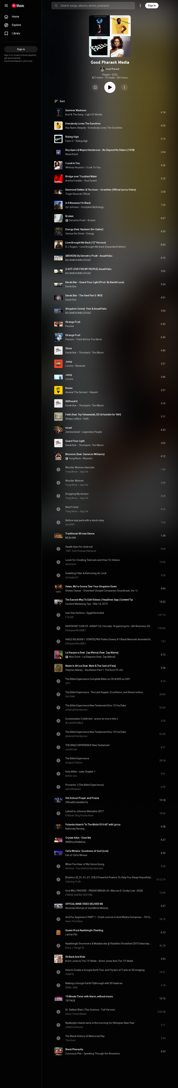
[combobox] (98, 5)
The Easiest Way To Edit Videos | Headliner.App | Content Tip (99, 599)
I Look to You (72, 163)
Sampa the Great (74, 233)
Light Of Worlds (94, 114)
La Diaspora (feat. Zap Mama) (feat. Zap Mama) (92, 652)
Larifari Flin (71, 934)
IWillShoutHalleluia (75, 842)
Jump (68, 361)
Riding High (72, 136)
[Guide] (6, 5)
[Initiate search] (56, 5)
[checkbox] (163, 112)
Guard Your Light (74, 441)
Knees (68, 388)
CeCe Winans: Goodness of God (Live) (86, 851)
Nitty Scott (74, 656)
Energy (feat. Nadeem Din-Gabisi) (84, 229)
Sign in (152, 5)
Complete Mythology (92, 207)
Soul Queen (90, 180)
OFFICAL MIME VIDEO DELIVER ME (84, 903)
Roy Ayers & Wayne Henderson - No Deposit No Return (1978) (100, 150)
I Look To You (93, 167)
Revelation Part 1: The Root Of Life (104, 670)
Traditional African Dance (79, 533)
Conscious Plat (73, 1053)
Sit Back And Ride (75, 956)
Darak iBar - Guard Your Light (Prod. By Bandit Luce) (94, 282)
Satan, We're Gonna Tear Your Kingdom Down (91, 586)
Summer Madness (75, 110)
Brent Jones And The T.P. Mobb (116, 961)
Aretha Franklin (73, 180)
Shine (68, 348)
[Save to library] (95, 87)
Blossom (87, 458)
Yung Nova (75, 458)
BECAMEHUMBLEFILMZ (78, 260)
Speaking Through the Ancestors (102, 1053)
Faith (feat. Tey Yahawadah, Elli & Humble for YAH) (93, 414)
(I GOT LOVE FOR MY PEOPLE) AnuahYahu (88, 269)
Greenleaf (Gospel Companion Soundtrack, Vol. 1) (110, 590)
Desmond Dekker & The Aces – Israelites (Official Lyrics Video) (100, 189)
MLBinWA (70, 537)
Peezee (69, 326)
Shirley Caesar (73, 590)
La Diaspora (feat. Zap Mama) (99, 656)
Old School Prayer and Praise (82, 798)
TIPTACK (70, 1000)
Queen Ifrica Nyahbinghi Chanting (84, 930)
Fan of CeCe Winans (76, 855)
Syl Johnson (72, 207)
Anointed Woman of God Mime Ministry (86, 908)
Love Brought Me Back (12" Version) (85, 242)
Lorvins (69, 365)
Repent (94, 392)
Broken (69, 216)
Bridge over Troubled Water (81, 176)
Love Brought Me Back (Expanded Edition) (103, 246)
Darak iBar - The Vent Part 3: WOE (84, 295)
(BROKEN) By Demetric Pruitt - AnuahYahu (88, 255)
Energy (90, 233)
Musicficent (71, 154)
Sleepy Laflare (73, 418)
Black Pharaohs (74, 1049)
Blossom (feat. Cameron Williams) (85, 454)
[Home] (18, 5)
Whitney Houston (74, 167)
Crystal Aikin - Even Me (78, 837)
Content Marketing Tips (78, 603)
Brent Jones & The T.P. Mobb (81, 961)
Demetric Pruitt (77, 220)
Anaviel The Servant (76, 392)
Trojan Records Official (77, 193)
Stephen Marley (74, 670)
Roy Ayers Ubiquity (75, 127)
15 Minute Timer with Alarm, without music (89, 996)
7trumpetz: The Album (91, 352)
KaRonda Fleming (74, 828)
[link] (20, 17)
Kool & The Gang (74, 114)
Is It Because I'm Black (78, 203)
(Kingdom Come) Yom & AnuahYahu (86, 308)
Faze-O (69, 141)
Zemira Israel (72, 432)
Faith (86, 418)
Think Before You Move (89, 339)
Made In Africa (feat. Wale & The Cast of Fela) (90, 665)
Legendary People (92, 432)
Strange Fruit (72, 322)
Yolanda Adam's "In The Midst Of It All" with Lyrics (92, 824)
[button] (109, 69)
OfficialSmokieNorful (76, 802)
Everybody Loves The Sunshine (82, 123)
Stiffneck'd (71, 401)
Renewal (80, 365)
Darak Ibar (70, 286)
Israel (68, 427)
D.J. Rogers (71, 246)
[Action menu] (124, 87)
